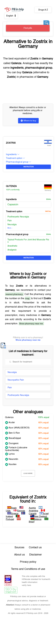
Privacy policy (28, 562)
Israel (46, 513)
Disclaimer (35, 554)
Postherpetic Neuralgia (18, 217)
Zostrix (11, 143)
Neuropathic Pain (16, 380)
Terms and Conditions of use (28, 569)
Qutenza (11, 186)
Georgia (21, 511)
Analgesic (12, 250)
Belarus (38, 519)
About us (19, 554)
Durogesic (13, 443)
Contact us (35, 547)
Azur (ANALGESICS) (19, 428)
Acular (11, 422)
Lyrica (11, 454)
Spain (14, 508)
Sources (19, 547)
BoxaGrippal (14, 438)
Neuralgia (12, 225)
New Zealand (40, 516)
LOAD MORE (28, 473)
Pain (9, 221)
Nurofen (12, 464)
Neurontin (13, 459)
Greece (14, 513)
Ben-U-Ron (14, 433)
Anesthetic (12, 246)
